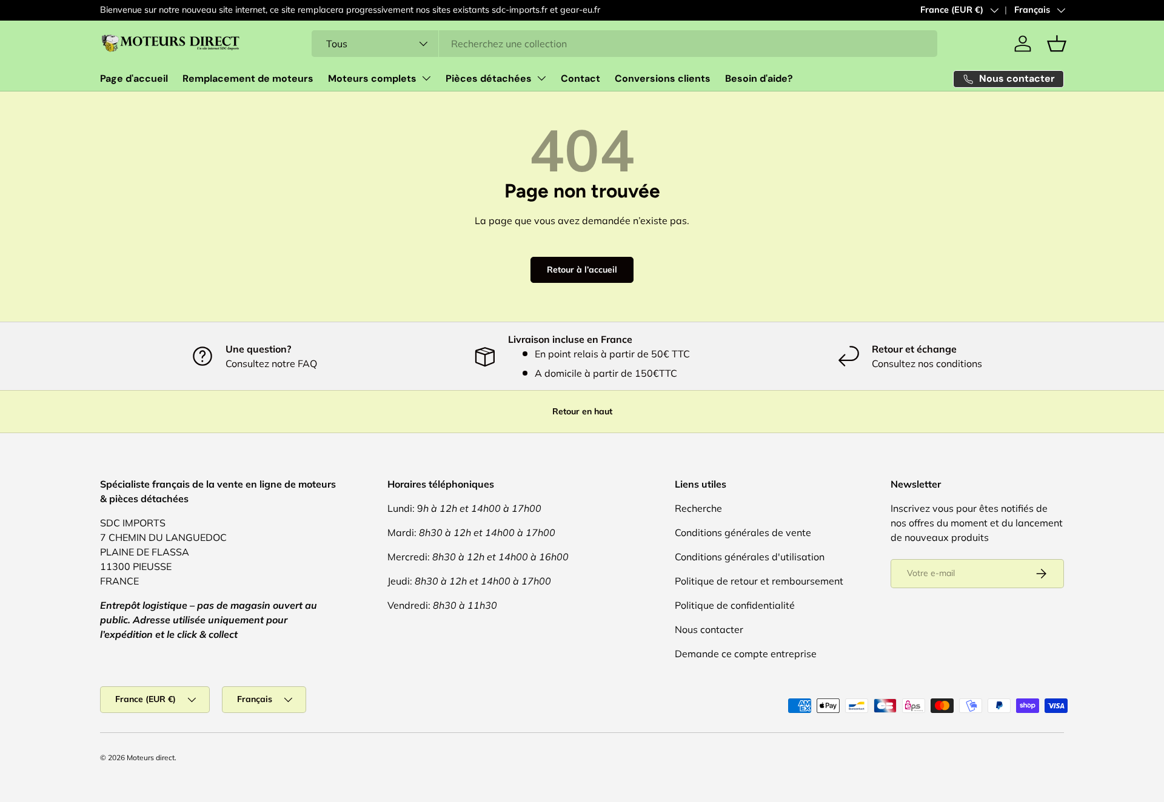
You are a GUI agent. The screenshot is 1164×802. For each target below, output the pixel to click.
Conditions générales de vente (743, 532)
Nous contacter (709, 629)
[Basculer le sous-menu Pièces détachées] (541, 78)
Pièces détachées (489, 78)
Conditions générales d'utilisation (749, 557)
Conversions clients (663, 78)
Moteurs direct (151, 757)
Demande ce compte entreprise (746, 654)
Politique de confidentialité (735, 605)
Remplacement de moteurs (247, 78)
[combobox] (624, 43)
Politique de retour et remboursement (759, 581)
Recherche (698, 508)
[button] (1056, 43)
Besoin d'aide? (759, 78)
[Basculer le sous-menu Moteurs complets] (426, 78)
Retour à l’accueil (582, 269)
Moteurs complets (372, 78)
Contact (580, 78)
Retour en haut (582, 411)
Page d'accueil (134, 78)
